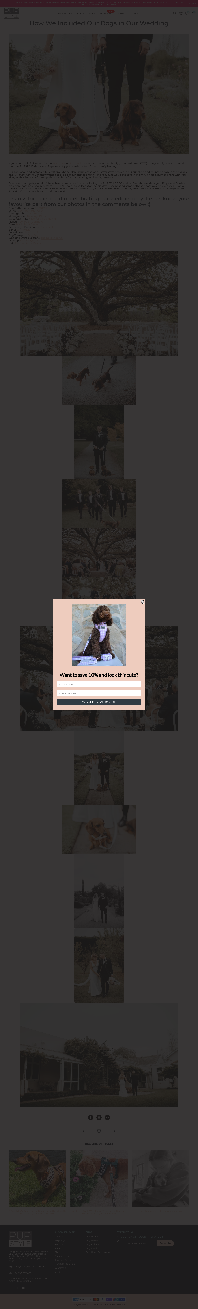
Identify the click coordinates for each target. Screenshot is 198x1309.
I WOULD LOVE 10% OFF (99, 702)
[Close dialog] (142, 601)
